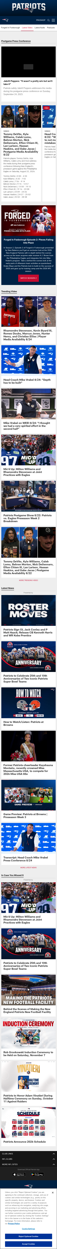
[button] (28, 66)
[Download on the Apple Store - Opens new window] (19, 1172)
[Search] (48, 20)
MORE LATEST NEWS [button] (28, 865)
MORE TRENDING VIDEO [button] (29, 578)
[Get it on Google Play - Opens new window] (37, 1173)
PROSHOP (40, 20)
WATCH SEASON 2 (28, 275)
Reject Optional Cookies (28, 1236)
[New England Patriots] (28, 1184)
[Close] (53, 1195)
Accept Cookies (28, 1244)
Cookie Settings (28, 1229)
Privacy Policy (34, 1223)
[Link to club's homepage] (5, 19)
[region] (28, 1220)
